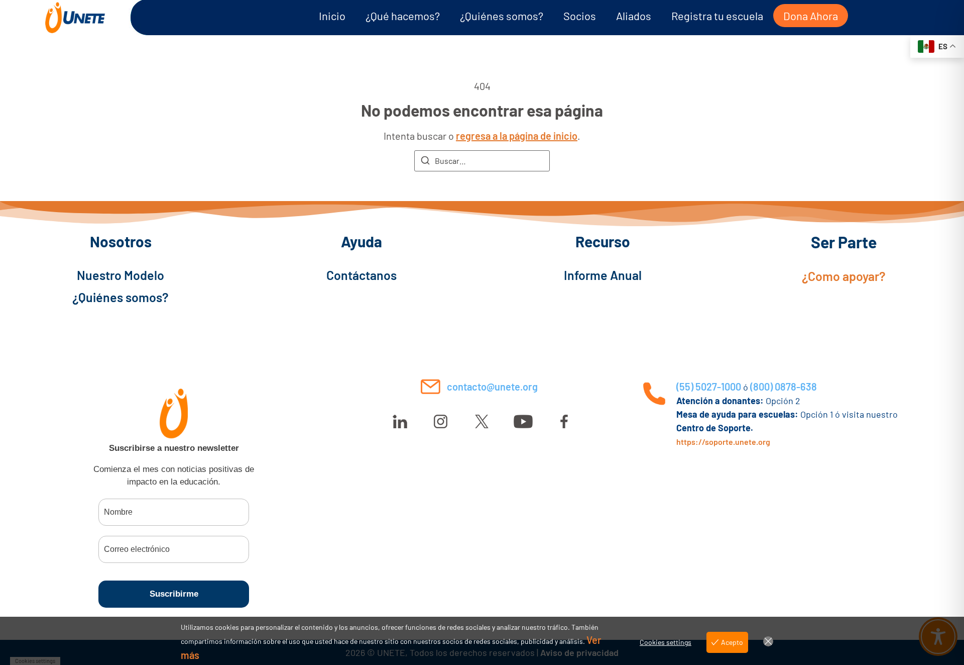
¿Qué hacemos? (403, 15)
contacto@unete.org (492, 387)
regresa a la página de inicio (516, 136)
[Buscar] (425, 161)
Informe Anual (603, 274)
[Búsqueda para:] (482, 160)
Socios (579, 15)
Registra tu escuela (717, 15)
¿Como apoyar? (844, 275)
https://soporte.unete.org (723, 441)
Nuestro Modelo (120, 274)
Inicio (332, 15)
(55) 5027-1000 (708, 387)
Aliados (633, 15)
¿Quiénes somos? (501, 15)
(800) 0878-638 (783, 387)
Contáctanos (361, 274)
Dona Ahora (810, 15)
